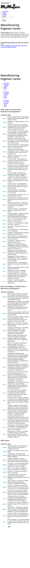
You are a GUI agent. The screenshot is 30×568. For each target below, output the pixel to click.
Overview (6, 83)
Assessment (5, 11)
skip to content (26, 1)
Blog (2, 556)
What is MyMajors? (6, 549)
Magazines (3, 553)
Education (6, 84)
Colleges (4, 14)
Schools (6, 86)
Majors (4, 13)
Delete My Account (6, 555)
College (5, 536)
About (3, 546)
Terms (2, 566)
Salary (5, 89)
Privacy (6, 566)
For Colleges (4, 552)
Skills (5, 87)
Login (4, 20)
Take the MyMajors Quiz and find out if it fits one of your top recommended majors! (14, 46)
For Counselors (4, 550)
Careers (4, 16)
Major (4, 532)
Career (5, 539)
